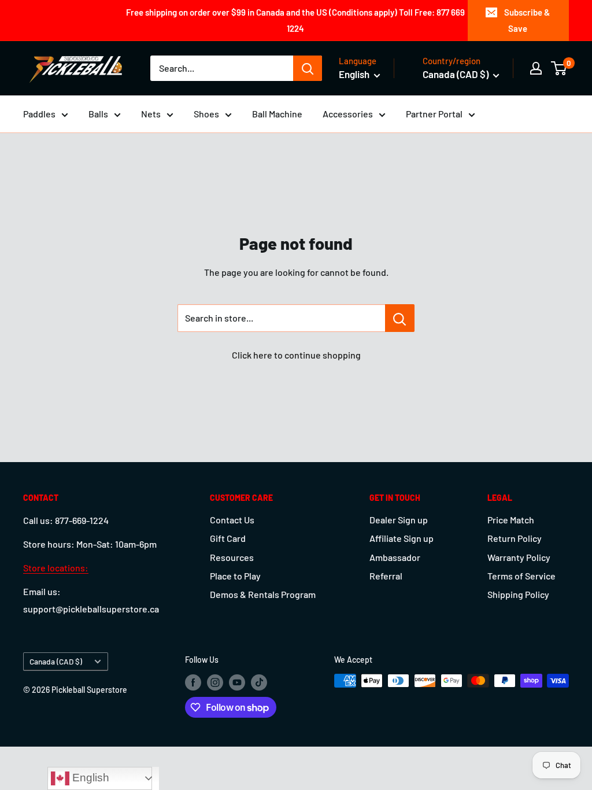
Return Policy (514, 538)
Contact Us (232, 519)
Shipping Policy (518, 594)
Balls (98, 113)
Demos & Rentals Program (263, 594)
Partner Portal (434, 113)
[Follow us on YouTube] (237, 682)
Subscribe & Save (527, 20)
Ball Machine (277, 113)
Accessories (348, 113)
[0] (559, 68)
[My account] (536, 68)
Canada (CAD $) (55, 661)
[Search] (307, 68)
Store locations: (55, 567)
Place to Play (235, 575)
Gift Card (228, 538)
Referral (385, 575)
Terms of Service (521, 575)
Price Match (510, 519)
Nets (151, 113)
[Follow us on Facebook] (193, 682)
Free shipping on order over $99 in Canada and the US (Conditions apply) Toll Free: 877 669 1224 (295, 20)
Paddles (39, 113)
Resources (232, 557)
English (89, 777)
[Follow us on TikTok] (259, 682)
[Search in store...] (400, 318)
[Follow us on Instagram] (215, 682)
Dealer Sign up (398, 519)
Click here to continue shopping (296, 354)
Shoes (206, 113)
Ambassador (394, 557)
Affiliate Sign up (401, 538)
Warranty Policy (518, 557)
